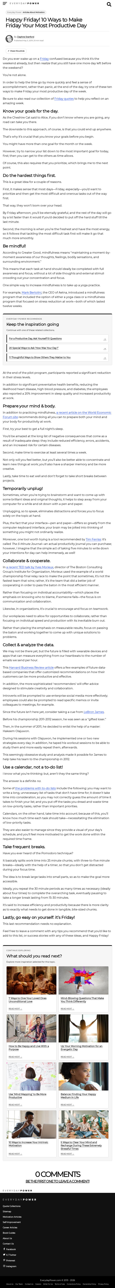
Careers (38, 1284)
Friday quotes (64, 98)
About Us (7, 1238)
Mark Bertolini (32, 292)
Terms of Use (60, 1284)
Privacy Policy (103, 1284)
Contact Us (8, 1243)
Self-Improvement (12, 1222)
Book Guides (9, 1233)
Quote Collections (11, 1206)
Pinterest (10, 1260)
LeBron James (94, 712)
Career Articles (10, 1227)
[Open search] (109, 3)
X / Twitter (11, 1255)
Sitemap (7, 1211)
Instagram (11, 1266)
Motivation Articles (12, 1217)
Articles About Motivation (34, 12)
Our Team (19, 1284)
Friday (44, 58)
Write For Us (48, 1284)
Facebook (11, 1249)
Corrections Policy (74, 1284)
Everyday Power (14, 12)
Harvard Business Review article (31, 667)
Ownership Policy (89, 1284)
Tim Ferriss (93, 539)
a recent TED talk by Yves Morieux (29, 567)
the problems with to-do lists (35, 788)
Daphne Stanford (25, 37)
